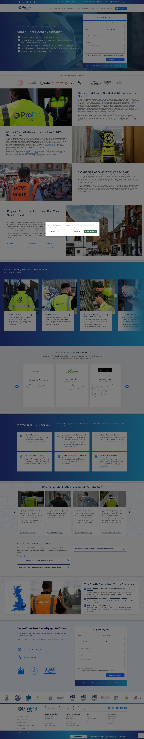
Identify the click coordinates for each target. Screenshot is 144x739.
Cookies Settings (54, 231)
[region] (73, 229)
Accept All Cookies (90, 231)
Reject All (77, 231)
